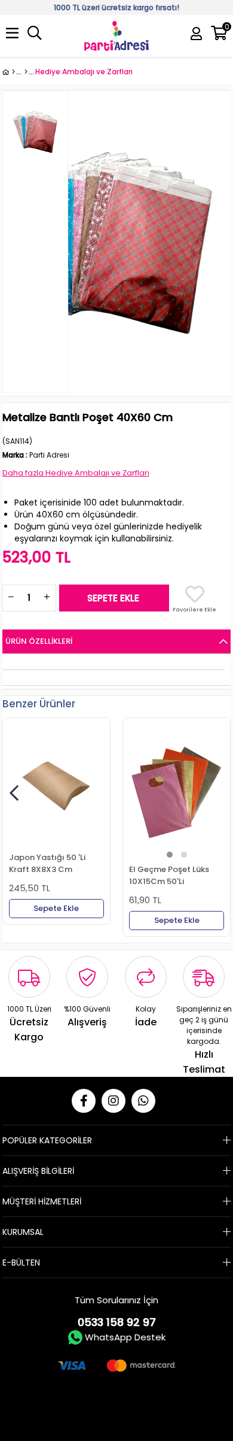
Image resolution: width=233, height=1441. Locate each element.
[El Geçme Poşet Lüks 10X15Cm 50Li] (176, 792)
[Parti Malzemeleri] (8, 72)
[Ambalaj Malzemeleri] (25, 72)
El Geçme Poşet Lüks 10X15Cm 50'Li (169, 875)
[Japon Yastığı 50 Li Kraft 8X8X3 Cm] (56, 786)
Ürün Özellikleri (38, 641)
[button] (170, 855)
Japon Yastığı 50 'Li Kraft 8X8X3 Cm (47, 863)
